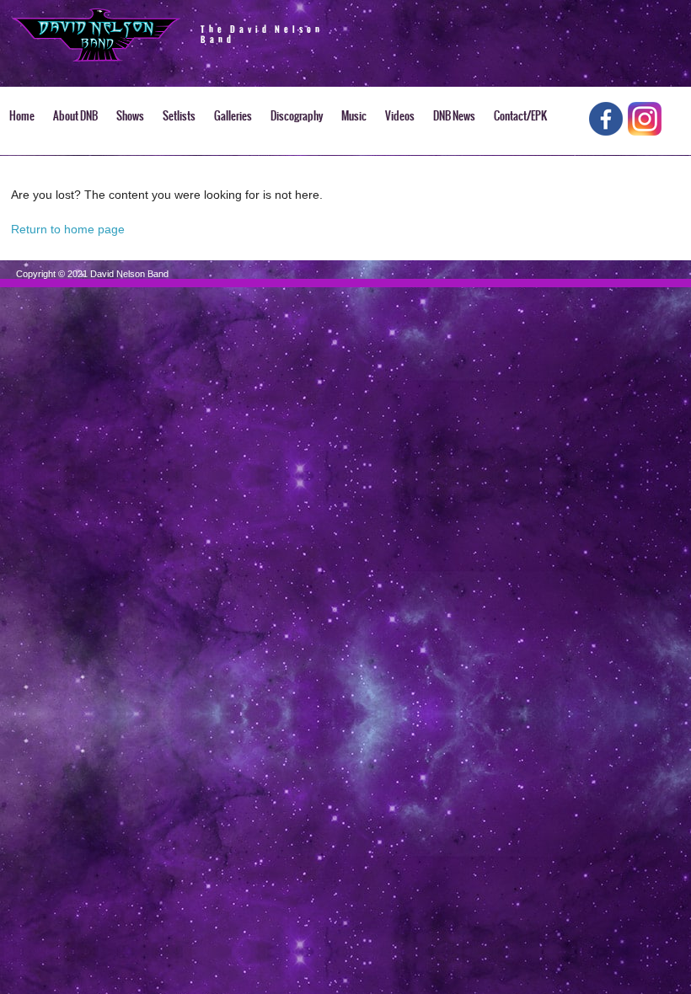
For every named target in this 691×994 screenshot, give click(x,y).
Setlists (179, 116)
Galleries (233, 116)
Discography (297, 116)
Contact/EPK (520, 116)
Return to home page (68, 229)
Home (22, 116)
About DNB (75, 116)
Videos (400, 116)
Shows (130, 116)
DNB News (454, 116)
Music (354, 116)
